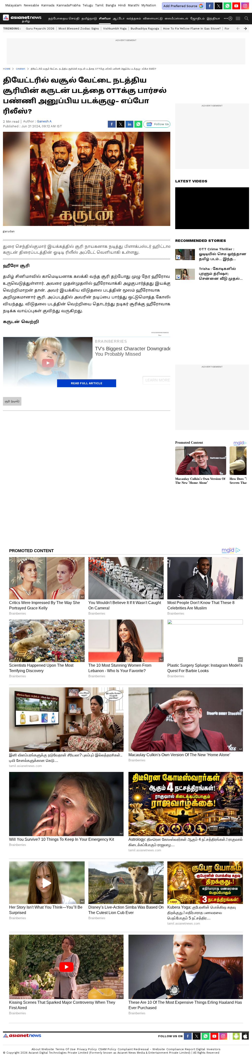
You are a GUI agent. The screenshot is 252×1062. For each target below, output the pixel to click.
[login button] (231, 18)
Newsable (31, 5)
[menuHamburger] (238, 18)
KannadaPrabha (68, 5)
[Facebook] (210, 5)
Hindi (122, 5)
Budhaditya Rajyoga (145, 28)
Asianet (22, 1035)
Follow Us (161, 124)
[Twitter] (218, 5)
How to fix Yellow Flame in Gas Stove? (191, 28)
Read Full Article (86, 383)
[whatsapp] (227, 5)
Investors (213, 1049)
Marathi (133, 5)
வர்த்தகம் (133, 18)
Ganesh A (44, 121)
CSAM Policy (107, 1049)
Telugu (87, 5)
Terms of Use (65, 1049)
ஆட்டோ (119, 18)
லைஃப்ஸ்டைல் (176, 18)
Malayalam (13, 5)
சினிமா (105, 18)
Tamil (99, 5)
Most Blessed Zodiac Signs (79, 28)
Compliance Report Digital (185, 1049)
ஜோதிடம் (197, 18)
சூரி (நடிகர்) (12, 401)
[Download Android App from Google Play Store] (236, 1036)
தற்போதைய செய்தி (63, 18)
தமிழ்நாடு (89, 18)
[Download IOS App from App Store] (245, 1036)
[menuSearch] (247, 18)
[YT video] (236, 5)
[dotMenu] (226, 18)
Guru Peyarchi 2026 (40, 28)
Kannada (47, 5)
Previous (238, 28)
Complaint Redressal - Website (141, 1049)
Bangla (111, 5)
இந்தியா (213, 18)
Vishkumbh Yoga (114, 28)
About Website (43, 1049)
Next (245, 28)
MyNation (148, 5)
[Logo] (24, 18)
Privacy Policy (87, 1049)
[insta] (245, 5)
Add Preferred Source (180, 6)
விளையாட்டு (153, 18)
